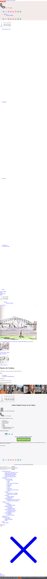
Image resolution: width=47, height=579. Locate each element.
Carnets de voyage (11, 341)
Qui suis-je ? (4, 420)
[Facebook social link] (3, 373)
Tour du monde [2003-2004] (20, 341)
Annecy (8, 490)
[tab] (4, 375)
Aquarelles (7, 503)
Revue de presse (5, 421)
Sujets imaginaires (8, 512)
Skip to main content (11, 0)
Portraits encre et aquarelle (12, 494)
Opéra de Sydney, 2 (4, 364)
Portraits (6, 492)
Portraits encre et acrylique (12, 493)
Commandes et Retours (6, 428)
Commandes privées (11, 505)
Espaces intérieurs (10, 515)
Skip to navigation (3, 0)
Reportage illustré (8, 498)
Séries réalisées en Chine (9, 509)
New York (9, 484)
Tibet (8, 482)
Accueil (1, 341)
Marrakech (9, 485)
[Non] (21, 578)
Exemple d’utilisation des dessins (13, 499)
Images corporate (10, 496)
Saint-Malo (9, 488)
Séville (8, 486)
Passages (9, 504)
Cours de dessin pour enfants (10, 476)
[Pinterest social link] (7, 373)
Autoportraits (9, 507)
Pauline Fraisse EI (18, 464)
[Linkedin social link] (9, 373)
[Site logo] (5, 27)
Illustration (5, 341)
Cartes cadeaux (8, 518)
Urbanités (9, 513)
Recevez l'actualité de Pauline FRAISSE (23, 436)
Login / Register (5, 522)
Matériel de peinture (9, 519)
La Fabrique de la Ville (11, 510)
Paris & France (10, 480)
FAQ (3, 424)
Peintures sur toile (8, 506)
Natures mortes (10, 497)
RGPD (3, 426)
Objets (6, 520)
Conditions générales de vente (8, 427)
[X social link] (5, 373)
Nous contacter (3, 1)
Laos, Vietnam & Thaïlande (12, 483)
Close (1, 525)
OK (19, 578)
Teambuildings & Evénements (11, 474)
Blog (3, 425)
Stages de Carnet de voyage (10, 473)
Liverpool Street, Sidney (4, 352)
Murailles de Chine (11, 511)
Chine (8, 481)
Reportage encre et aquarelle (12, 500)
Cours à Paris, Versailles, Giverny (11, 472)
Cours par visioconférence (10, 475)
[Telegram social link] (10, 373)
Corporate (7, 495)
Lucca (8, 487)
